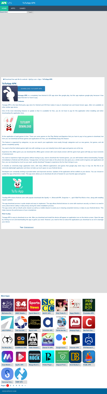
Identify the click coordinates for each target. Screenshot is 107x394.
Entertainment (28, 227)
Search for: (3, 12)
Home (4, 8)
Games (22, 8)
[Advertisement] (8, 45)
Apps (13, 8)
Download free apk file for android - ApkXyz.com (21, 79)
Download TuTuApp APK (31, 89)
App (39, 79)
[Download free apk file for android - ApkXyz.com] (6, 3)
